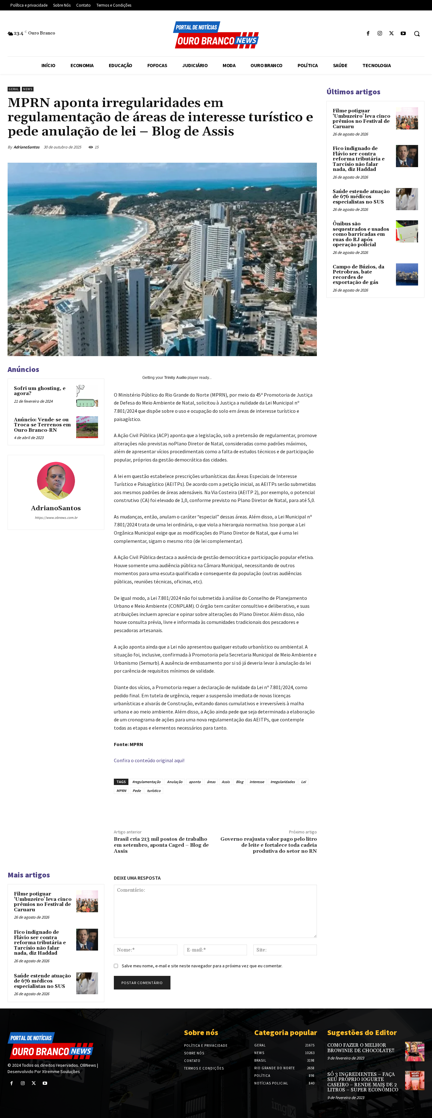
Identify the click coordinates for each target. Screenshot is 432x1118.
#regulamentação (146, 781)
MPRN (121, 790)
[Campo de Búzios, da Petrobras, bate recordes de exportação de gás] (407, 274)
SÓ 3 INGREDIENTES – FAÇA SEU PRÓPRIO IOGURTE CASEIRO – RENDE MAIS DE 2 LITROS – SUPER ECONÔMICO (362, 1082)
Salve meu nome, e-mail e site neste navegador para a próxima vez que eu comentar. (202, 966)
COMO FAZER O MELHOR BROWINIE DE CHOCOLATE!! (360, 1048)
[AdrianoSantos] (56, 481)
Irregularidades (282, 781)
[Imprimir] (297, 147)
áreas (211, 781)
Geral (14, 89)
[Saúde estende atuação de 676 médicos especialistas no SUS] (87, 983)
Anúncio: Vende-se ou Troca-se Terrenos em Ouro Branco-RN (42, 425)
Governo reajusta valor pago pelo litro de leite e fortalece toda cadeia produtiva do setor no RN (268, 845)
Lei (303, 781)
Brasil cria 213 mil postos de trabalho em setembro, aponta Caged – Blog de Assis (161, 845)
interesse (257, 781)
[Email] (283, 147)
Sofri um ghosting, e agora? (39, 391)
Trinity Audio (175, 377)
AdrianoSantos (27, 147)
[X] (391, 33)
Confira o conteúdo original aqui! (149, 760)
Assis (226, 781)
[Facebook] (368, 33)
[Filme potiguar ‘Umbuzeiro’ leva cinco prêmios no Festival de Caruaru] (87, 901)
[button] (416, 33)
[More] (278, 808)
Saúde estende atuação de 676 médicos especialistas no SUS (42, 981)
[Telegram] (312, 147)
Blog (239, 781)
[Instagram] (379, 33)
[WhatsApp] (268, 147)
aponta (195, 781)
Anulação (174, 781)
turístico (154, 790)
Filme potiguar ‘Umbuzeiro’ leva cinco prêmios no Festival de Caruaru (42, 902)
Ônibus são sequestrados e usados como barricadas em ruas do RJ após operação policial (361, 234)
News (27, 89)
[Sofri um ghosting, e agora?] (87, 396)
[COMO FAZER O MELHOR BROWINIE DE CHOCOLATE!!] (414, 1051)
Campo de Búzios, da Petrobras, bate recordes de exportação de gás (358, 275)
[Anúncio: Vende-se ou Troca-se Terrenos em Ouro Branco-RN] (87, 427)
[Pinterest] (254, 147)
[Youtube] (403, 33)
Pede (137, 790)
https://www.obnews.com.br (56, 517)
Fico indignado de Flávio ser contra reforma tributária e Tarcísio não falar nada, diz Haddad (40, 942)
